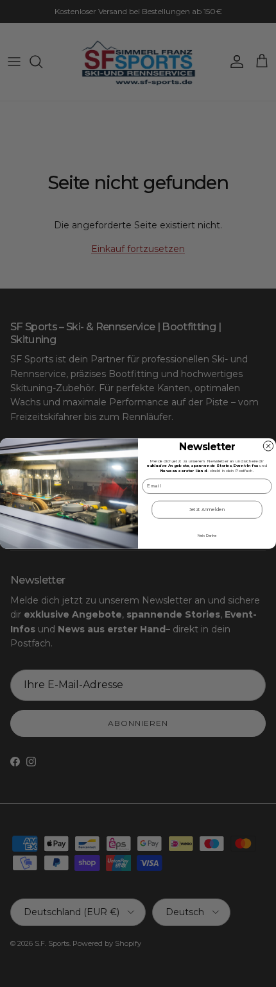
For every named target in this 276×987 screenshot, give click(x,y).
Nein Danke (207, 535)
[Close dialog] (268, 446)
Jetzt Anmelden (207, 509)
